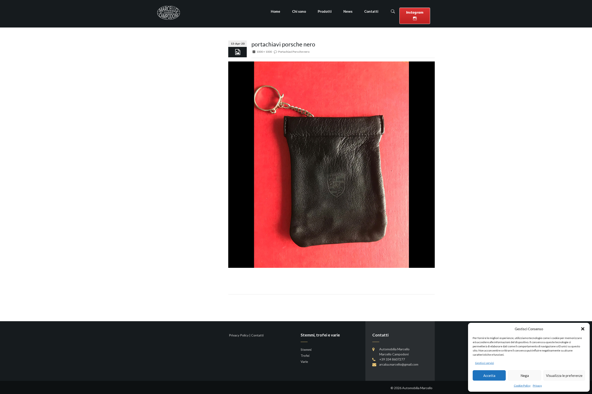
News (347, 11)
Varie (304, 361)
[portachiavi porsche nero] (331, 164)
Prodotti (325, 11)
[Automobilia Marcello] (168, 12)
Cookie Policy (522, 385)
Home (275, 11)
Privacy (537, 385)
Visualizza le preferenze (564, 375)
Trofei (305, 355)
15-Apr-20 (237, 43)
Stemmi (306, 349)
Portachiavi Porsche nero (293, 51)
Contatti (371, 11)
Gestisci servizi (484, 363)
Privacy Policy (239, 335)
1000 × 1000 (264, 51)
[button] (582, 329)
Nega (525, 375)
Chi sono (299, 11)
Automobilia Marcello (417, 388)
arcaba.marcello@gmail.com (398, 364)
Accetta (489, 375)
